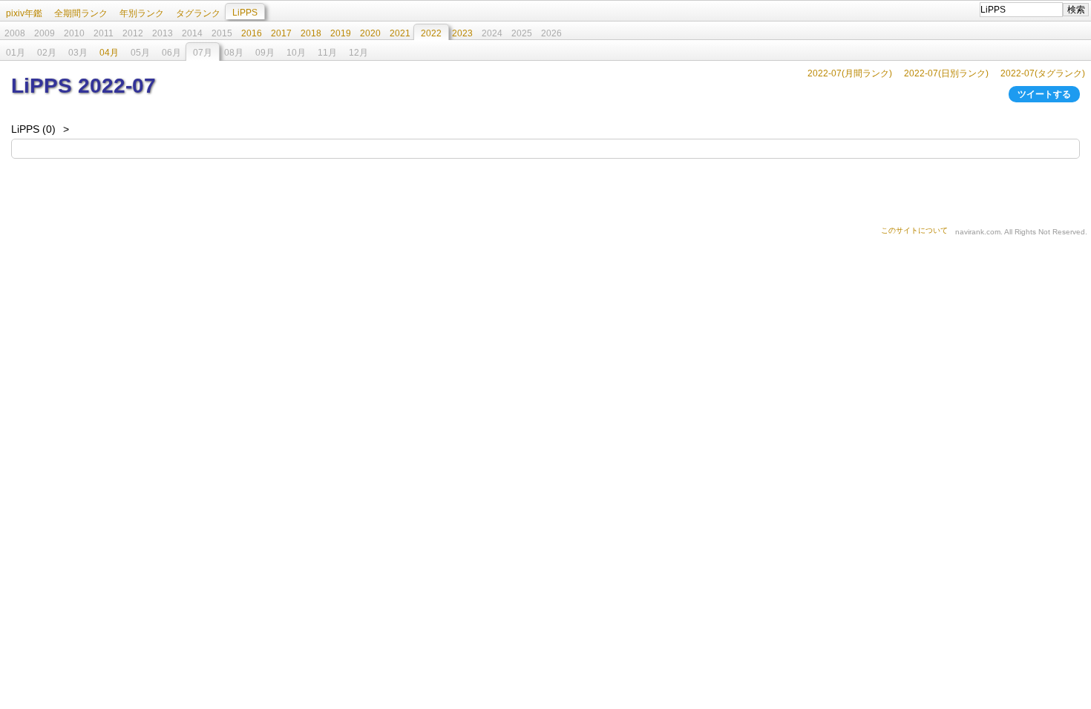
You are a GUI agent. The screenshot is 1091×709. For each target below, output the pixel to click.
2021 (400, 33)
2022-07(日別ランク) (946, 73)
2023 (462, 33)
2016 (251, 33)
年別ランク (141, 13)
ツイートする (1044, 94)
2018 (311, 33)
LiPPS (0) (33, 129)
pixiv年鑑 (24, 13)
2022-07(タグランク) (1042, 73)
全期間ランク (81, 13)
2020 (370, 33)
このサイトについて (914, 230)
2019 (340, 33)
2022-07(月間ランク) (849, 73)
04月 (109, 52)
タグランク (198, 13)
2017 (281, 33)
